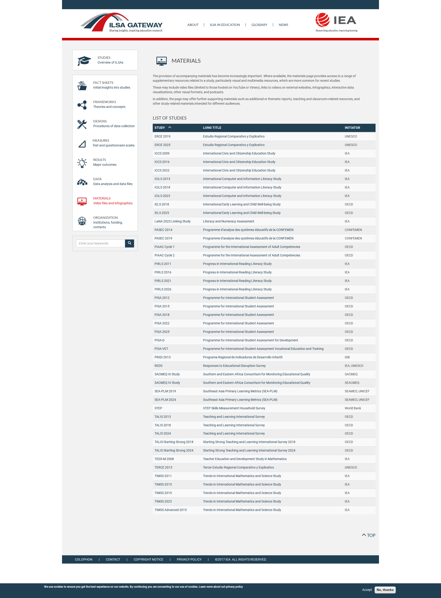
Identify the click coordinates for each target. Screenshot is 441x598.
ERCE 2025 (162, 145)
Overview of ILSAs (110, 60)
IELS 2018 (162, 204)
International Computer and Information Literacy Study (242, 179)
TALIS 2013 (163, 416)
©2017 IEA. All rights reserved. (241, 559)
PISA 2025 (162, 332)
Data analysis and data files (113, 181)
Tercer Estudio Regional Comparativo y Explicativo (238, 467)
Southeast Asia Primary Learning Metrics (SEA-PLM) (240, 391)
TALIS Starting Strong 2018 (174, 442)
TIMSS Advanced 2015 (171, 510)
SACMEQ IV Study (167, 383)
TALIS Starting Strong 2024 (174, 450)
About (192, 25)
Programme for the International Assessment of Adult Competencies (251, 247)
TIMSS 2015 (163, 484)
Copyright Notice (148, 559)
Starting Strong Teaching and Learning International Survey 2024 (249, 450)
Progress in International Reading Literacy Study (237, 264)
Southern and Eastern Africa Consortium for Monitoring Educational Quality (256, 374)
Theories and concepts (109, 104)
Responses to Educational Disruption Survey (234, 366)
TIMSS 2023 (163, 501)
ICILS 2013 (162, 179)
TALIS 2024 (163, 433)
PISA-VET (161, 349)
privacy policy (234, 586)
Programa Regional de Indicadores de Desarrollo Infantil (242, 357)
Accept (367, 590)
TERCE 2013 (163, 467)
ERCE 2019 (162, 136)
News (283, 25)
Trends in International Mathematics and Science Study (242, 476)
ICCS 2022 (162, 170)
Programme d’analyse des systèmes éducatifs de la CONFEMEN (248, 230)
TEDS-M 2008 (164, 459)
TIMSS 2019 (163, 493)
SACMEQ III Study (167, 374)
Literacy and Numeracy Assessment (228, 221)
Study (162, 127)
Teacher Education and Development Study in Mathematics (245, 459)
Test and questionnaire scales (114, 143)
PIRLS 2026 (163, 289)
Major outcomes (104, 162)
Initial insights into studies (111, 85)
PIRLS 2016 (163, 272)
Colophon (83, 559)
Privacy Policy (189, 559)
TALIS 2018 (163, 425)
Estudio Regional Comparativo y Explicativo (234, 136)
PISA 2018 (162, 315)
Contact (113, 559)
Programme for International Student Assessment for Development (250, 340)
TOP (371, 535)
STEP (158, 408)
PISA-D (159, 340)
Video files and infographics (113, 201)
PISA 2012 (162, 298)
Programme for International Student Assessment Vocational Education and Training (263, 349)
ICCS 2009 (162, 153)
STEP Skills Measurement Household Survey (234, 408)
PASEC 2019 (163, 238)
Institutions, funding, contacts (108, 222)
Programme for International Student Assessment (238, 298)
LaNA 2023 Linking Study (173, 221)
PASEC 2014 (163, 230)
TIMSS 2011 (163, 476)
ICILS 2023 (162, 196)
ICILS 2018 (162, 187)
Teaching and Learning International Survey (234, 416)
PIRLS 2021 (163, 281)
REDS (158, 366)
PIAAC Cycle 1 (165, 247)
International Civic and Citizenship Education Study (239, 153)
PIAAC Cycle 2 (165, 255)
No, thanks (385, 590)
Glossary (259, 25)
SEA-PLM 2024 (165, 399)
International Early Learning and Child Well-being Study (242, 204)
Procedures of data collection (114, 123)
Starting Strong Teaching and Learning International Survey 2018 (249, 442)
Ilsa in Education (225, 25)
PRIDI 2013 (163, 357)
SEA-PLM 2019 (165, 391)
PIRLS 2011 (163, 264)
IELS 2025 (162, 213)
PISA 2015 (162, 306)
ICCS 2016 (162, 162)
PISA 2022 (162, 323)
